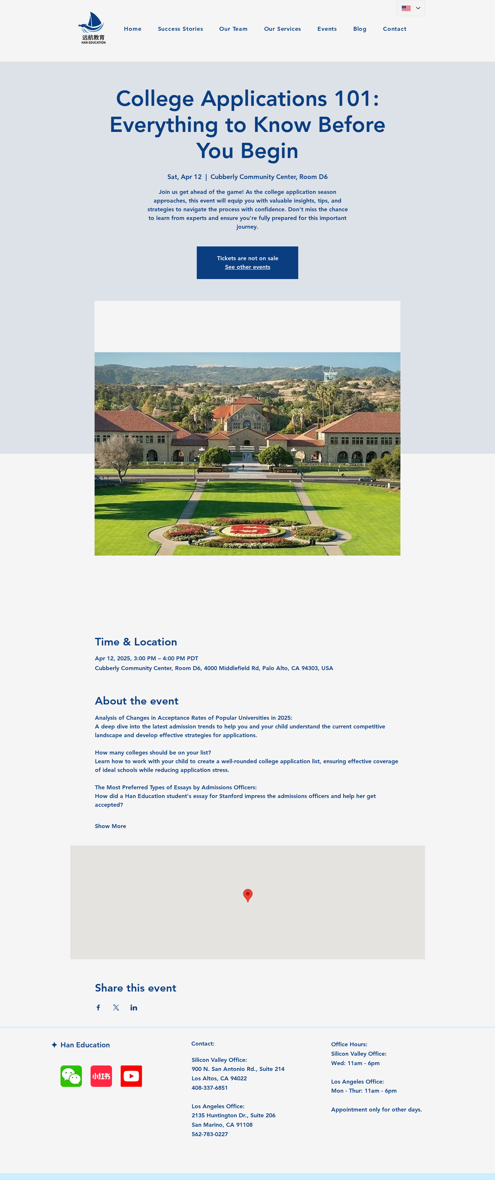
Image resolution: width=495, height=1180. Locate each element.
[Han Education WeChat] (71, 1076)
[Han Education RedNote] (101, 1076)
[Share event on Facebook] (98, 1007)
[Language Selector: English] (410, 8)
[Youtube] (131, 1076)
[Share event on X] (116, 1007)
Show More (110, 826)
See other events (247, 266)
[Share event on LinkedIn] (133, 1007)
